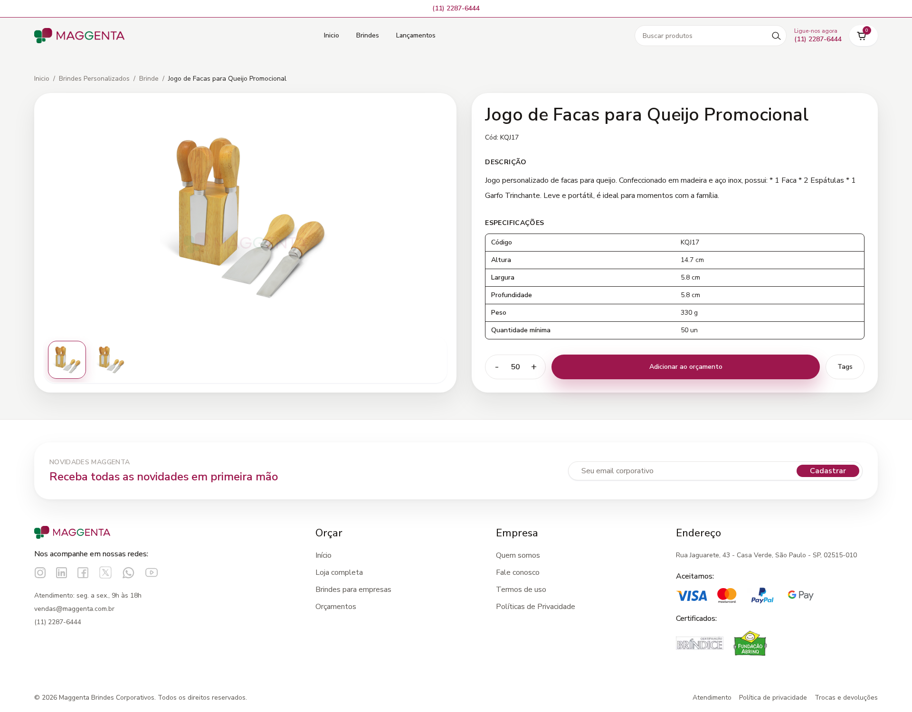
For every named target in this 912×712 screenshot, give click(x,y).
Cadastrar (828, 471)
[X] (105, 572)
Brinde (149, 78)
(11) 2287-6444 (57, 622)
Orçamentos (335, 606)
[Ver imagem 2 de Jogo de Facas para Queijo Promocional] (111, 360)
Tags (845, 366)
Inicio (331, 35)
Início (323, 555)
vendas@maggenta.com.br (74, 608)
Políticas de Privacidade (535, 606)
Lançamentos (416, 35)
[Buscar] (776, 35)
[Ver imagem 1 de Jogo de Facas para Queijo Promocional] (67, 360)
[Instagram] (40, 573)
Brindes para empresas (353, 589)
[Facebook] (83, 573)
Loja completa (339, 572)
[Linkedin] (61, 573)
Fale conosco (518, 572)
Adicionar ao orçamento (685, 366)
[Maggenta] (79, 36)
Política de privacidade (773, 697)
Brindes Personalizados (94, 78)
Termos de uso (521, 589)
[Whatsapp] (128, 572)
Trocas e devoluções (846, 697)
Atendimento (712, 697)
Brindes (367, 35)
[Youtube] (151, 572)
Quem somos (518, 555)
